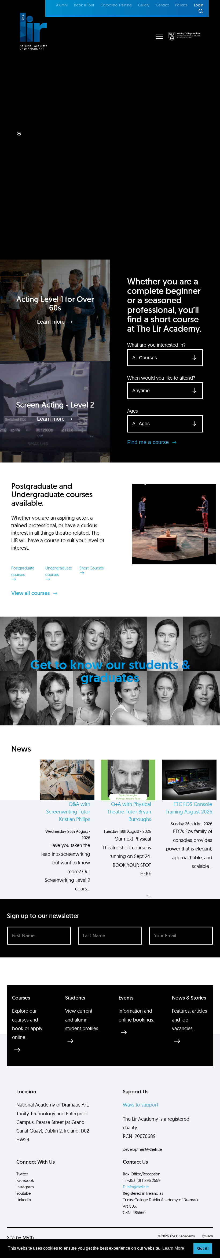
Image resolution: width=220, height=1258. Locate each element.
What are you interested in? (156, 345)
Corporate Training (116, 5)
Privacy (207, 1236)
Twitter (22, 1173)
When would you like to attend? (161, 378)
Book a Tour (84, 5)
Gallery (143, 5)
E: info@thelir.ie (136, 1186)
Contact (162, 5)
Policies (181, 5)
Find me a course (148, 442)
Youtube (23, 1193)
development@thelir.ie (142, 1149)
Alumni (62, 5)
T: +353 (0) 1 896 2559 (141, 1180)
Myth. (29, 1237)
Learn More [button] (173, 1248)
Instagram (25, 1186)
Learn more (51, 322)
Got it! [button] (203, 1248)
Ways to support (140, 1105)
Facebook (25, 1180)
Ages (132, 411)
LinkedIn (23, 1199)
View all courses (31, 593)
